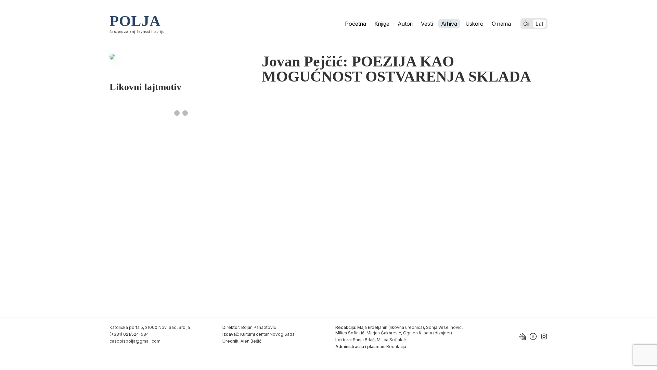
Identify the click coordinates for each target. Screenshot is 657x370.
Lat (539, 23)
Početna (355, 23)
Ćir (526, 23)
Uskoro (474, 23)
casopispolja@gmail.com (135, 341)
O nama (501, 23)
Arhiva (449, 23)
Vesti (427, 23)
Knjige (381, 23)
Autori (405, 23)
